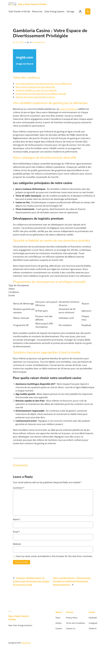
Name (16, 519)
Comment (18, 487)
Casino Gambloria (68, 109)
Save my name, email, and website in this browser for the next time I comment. (54, 556)
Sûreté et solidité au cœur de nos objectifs (36, 90)
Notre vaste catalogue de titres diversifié (35, 87)
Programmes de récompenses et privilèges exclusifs (41, 93)
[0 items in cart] (87, 11)
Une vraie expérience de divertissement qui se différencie (43, 83)
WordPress (26, 643)
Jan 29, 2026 (18, 42)
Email (16, 531)
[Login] (80, 11)
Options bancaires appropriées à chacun (35, 97)
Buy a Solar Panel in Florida (32, 4)
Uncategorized (38, 42)
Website (17, 544)
